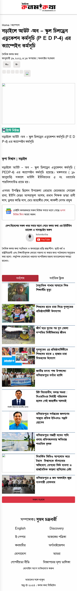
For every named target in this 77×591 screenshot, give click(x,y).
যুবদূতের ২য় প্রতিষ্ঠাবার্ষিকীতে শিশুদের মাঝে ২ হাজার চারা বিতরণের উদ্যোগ (52, 354)
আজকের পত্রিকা (56, 537)
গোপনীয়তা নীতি (20, 562)
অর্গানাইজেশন (57, 545)
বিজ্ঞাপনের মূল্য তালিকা (56, 562)
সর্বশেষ (20, 278)
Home (5, 25)
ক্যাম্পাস (15, 25)
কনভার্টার (20, 545)
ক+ (7, 64)
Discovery (57, 528)
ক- (16, 64)
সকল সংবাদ (39, 499)
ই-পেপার (20, 537)
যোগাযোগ (20, 554)
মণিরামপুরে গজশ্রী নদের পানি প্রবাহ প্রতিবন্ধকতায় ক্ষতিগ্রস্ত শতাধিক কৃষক (52, 439)
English (20, 528)
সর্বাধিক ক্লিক (57, 278)
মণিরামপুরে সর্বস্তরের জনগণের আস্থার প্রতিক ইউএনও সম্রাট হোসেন (52, 418)
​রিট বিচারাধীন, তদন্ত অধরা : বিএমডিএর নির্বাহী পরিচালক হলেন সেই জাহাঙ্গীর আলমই (51, 396)
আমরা (56, 554)
